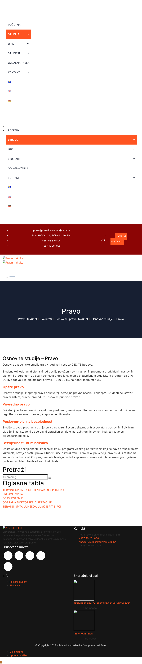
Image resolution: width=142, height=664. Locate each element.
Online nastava (118, 239)
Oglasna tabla (18, 62)
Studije (13, 34)
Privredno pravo (16, 404)
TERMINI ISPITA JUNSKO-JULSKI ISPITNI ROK (32, 506)
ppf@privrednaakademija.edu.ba (97, 541)
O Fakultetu (16, 651)
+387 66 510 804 (51, 240)
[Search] (49, 478)
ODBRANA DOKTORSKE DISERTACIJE (27, 502)
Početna (14, 24)
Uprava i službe (18, 655)
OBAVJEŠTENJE (13, 498)
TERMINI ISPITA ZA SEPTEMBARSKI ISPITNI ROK (34, 490)
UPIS (11, 43)
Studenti (14, 53)
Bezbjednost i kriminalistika (25, 443)
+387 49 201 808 (51, 245)
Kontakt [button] (14, 72)
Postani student (18, 581)
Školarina (15, 585)
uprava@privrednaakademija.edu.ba (51, 230)
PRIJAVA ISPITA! (13, 494)
